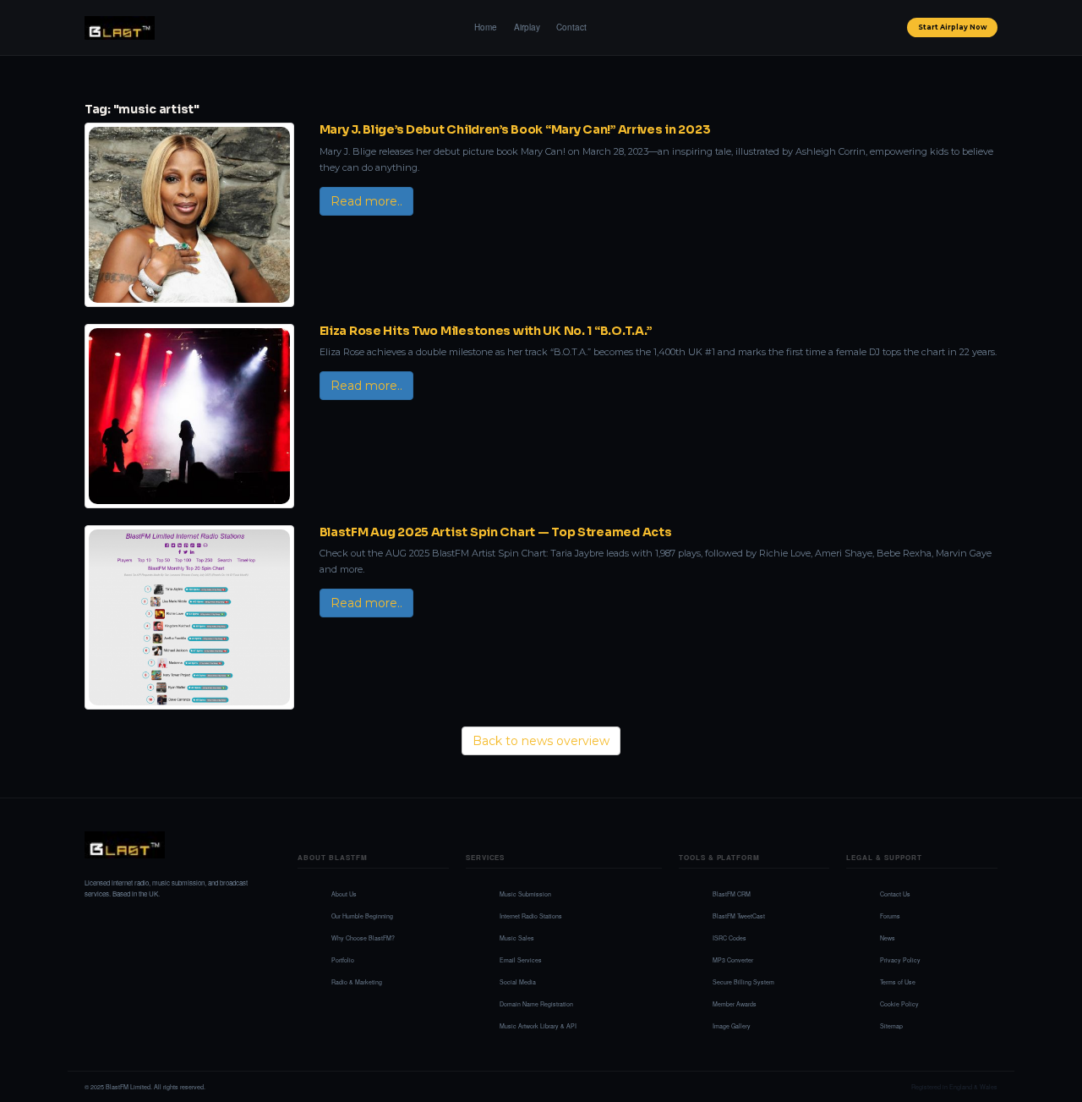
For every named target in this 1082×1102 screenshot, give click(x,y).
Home (485, 27)
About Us (344, 894)
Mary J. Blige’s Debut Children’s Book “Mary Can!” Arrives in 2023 (515, 129)
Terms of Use (897, 982)
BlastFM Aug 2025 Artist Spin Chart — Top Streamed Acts (496, 532)
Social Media (518, 982)
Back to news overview (541, 740)
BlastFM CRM (732, 894)
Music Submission (525, 894)
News (887, 938)
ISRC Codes (729, 938)
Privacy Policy (900, 960)
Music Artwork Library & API (538, 1026)
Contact (571, 27)
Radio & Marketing (356, 982)
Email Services (521, 960)
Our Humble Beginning (362, 916)
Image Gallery (732, 1026)
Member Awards (735, 1004)
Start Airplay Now (952, 27)
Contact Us (895, 894)
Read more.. (366, 201)
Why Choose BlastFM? (363, 938)
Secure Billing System (743, 982)
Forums (890, 916)
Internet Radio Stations (531, 916)
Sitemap (891, 1026)
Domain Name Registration (536, 1004)
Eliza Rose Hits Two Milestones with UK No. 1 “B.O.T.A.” (486, 330)
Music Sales (517, 938)
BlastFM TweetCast (739, 916)
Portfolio (342, 960)
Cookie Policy (899, 1004)
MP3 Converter (733, 960)
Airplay (527, 27)
